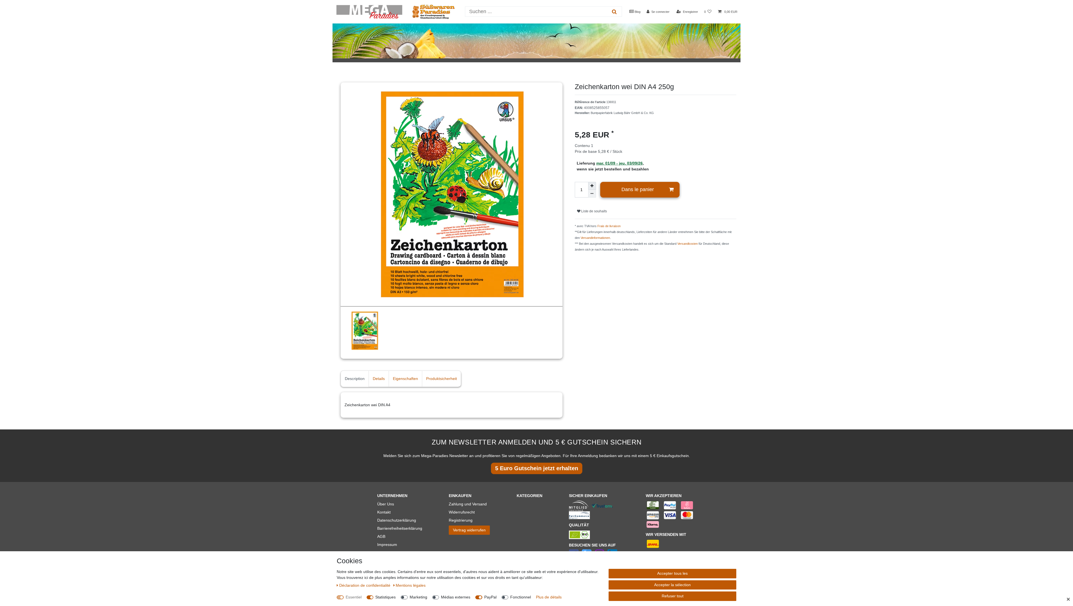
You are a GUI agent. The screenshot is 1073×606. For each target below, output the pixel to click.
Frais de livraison (609, 226)
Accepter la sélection (672, 585)
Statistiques (385, 597)
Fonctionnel (520, 597)
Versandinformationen (595, 237)
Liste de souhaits (593, 211)
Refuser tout (672, 596)
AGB (381, 536)
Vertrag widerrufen (469, 530)
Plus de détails (549, 597)
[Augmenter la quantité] (592, 186)
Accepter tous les (672, 573)
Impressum (387, 544)
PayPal (490, 597)
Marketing (418, 597)
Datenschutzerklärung (396, 520)
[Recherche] (614, 11)
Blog (637, 11)
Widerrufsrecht (462, 512)
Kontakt (384, 512)
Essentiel (354, 597)
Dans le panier (637, 189)
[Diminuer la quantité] (592, 194)
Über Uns (385, 504)
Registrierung (461, 520)
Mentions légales (411, 585)
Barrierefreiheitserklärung (399, 528)
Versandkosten (687, 243)
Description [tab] (355, 378)
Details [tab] (379, 378)
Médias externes (455, 597)
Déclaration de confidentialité (365, 585)
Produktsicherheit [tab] (441, 378)
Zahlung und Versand (468, 504)
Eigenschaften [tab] (405, 378)
